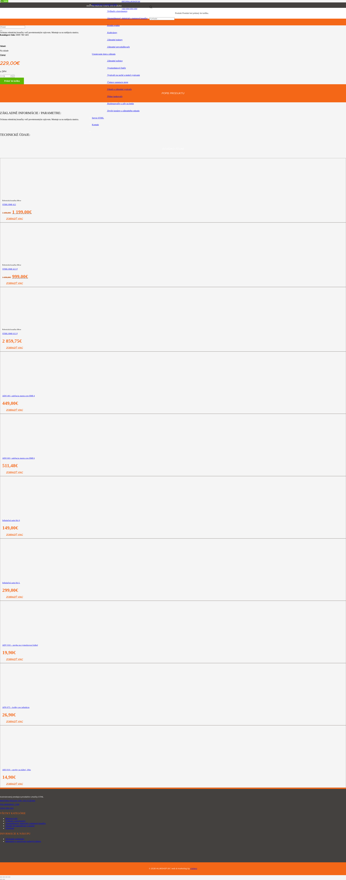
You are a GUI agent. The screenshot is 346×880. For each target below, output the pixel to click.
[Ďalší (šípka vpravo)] (4, 879)
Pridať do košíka (12, 81)
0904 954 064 (7, 808)
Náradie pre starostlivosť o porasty (20, 826)
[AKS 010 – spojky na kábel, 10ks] (71, 803)
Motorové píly (11, 818)
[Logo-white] (31, 793)
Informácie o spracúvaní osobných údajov (23, 841)
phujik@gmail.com (9, 804)
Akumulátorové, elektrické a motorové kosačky (25, 823)
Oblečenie (9, 828)
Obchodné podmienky (14, 839)
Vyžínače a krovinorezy (15, 821)
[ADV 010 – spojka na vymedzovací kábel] (71, 664)
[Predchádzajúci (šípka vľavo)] (1, 879)
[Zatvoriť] (1, 30)
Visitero (193, 869)
